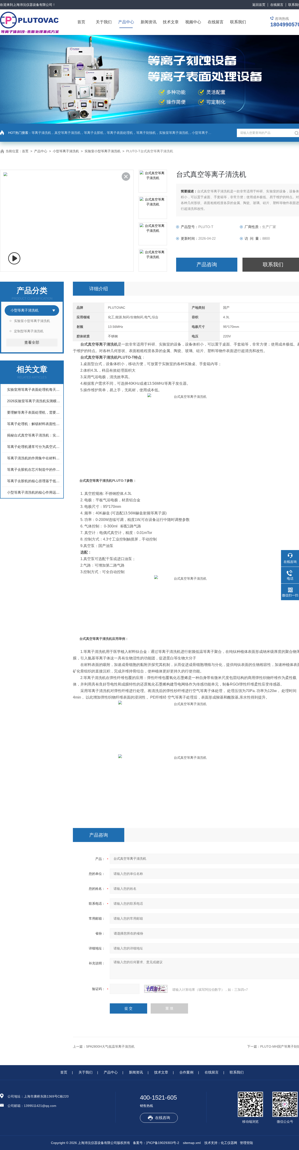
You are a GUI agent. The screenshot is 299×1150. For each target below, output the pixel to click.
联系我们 (238, 22)
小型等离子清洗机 (66, 151)
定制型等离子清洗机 (28, 331)
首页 (81, 22)
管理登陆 (246, 1143)
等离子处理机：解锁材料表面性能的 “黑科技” (34, 424)
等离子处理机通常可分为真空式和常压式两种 (34, 447)
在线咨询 (162, 1118)
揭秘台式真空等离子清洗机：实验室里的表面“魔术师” (34, 435)
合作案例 (186, 1072)
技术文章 (171, 22)
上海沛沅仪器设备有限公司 (32, 5)
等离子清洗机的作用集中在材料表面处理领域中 (34, 458)
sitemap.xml (192, 1143)
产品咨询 (206, 264)
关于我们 (104, 22)
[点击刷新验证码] (155, 989)
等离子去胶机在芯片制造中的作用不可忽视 (34, 469)
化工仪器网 (229, 1143)
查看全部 (31, 342)
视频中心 (193, 22)
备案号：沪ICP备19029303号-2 (156, 1143)
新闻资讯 (149, 22)
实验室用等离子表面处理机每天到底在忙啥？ (34, 389)
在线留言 (276, 5)
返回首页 (258, 5)
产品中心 (126, 22)
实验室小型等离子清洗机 (103, 151)
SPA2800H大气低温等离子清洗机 (110, 1046)
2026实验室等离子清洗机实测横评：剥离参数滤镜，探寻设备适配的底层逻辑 (34, 401)
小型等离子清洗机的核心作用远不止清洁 (34, 492)
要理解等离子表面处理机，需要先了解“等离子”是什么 (34, 412)
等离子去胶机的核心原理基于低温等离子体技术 (34, 481)
